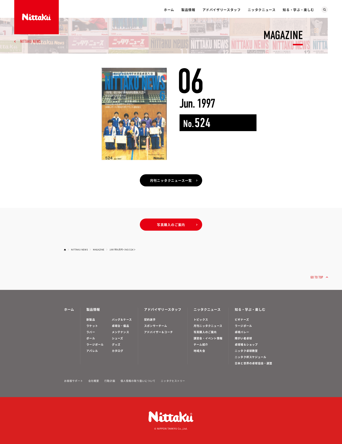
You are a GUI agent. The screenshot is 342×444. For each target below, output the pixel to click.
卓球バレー (242, 332)
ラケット (92, 325)
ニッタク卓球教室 (246, 350)
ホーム (169, 9)
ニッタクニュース (262, 9)
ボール (90, 338)
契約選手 (150, 319)
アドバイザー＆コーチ (158, 332)
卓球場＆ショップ (246, 344)
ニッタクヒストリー (173, 380)
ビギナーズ (242, 319)
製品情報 (188, 9)
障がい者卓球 (243, 338)
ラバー (90, 332)
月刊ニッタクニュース (208, 325)
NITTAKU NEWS (30, 41)
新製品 (90, 319)
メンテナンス (120, 332)
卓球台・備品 (120, 325)
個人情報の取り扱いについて (138, 380)
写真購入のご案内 (171, 224)
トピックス (201, 319)
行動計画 (109, 380)
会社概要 (93, 380)
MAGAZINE (98, 249)
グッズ (116, 344)
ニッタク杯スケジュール (250, 357)
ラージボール (95, 344)
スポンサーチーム (155, 325)
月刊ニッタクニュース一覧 (171, 180)
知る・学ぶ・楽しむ (298, 9)
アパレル (92, 350)
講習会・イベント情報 (208, 338)
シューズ (117, 338)
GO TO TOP (316, 277)
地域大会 (199, 350)
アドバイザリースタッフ (222, 9)
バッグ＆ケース (122, 319)
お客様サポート (73, 380)
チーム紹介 (201, 344)
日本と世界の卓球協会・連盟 (253, 363)
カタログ (117, 350)
